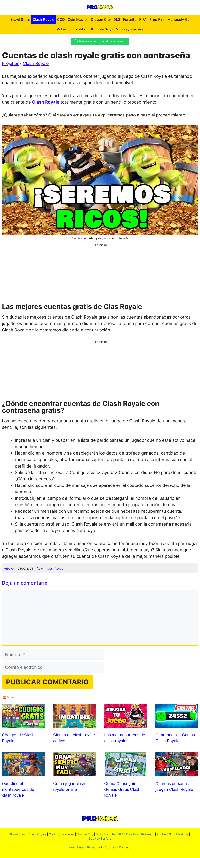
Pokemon (65, 29)
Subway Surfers (129, 29)
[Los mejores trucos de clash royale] (125, 724)
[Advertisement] (100, 274)
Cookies (110, 847)
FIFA (143, 19)
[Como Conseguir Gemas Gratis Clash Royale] (125, 773)
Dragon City (101, 19)
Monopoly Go (178, 19)
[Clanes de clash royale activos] (74, 724)
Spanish (11, 697)
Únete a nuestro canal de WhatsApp (102, 41)
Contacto (125, 847)
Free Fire (157, 19)
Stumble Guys (101, 29)
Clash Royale (43, 19)
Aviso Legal (76, 847)
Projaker (10, 63)
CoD (52, 834)
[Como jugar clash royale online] (74, 773)
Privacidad (94, 847)
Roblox (81, 29)
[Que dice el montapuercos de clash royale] (23, 773)
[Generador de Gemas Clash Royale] (176, 724)
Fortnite (130, 19)
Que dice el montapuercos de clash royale (18, 789)
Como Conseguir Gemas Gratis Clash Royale (122, 789)
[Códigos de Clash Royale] (23, 724)
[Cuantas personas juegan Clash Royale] (176, 773)
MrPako (9, 568)
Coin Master (78, 19)
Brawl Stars (20, 19)
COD (61, 19)
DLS (116, 19)
